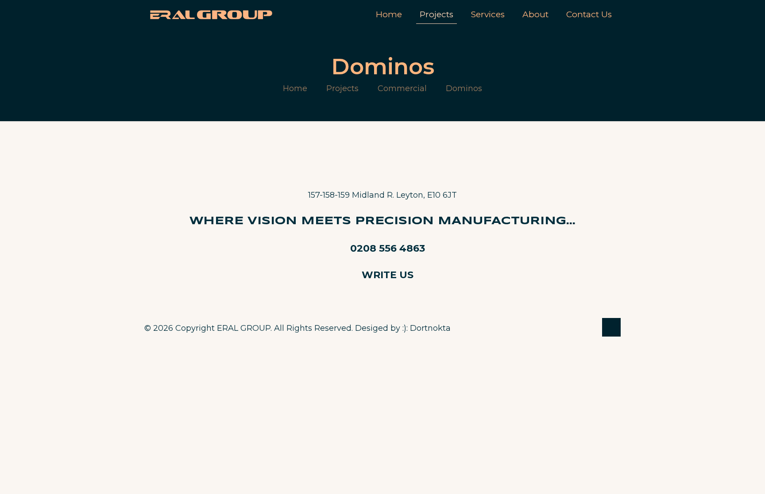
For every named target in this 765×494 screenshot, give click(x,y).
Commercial (402, 88)
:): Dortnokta (426, 328)
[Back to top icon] (611, 327)
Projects (342, 88)
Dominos (464, 88)
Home (295, 88)
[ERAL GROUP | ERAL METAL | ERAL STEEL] (217, 14)
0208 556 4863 (387, 248)
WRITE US (387, 275)
